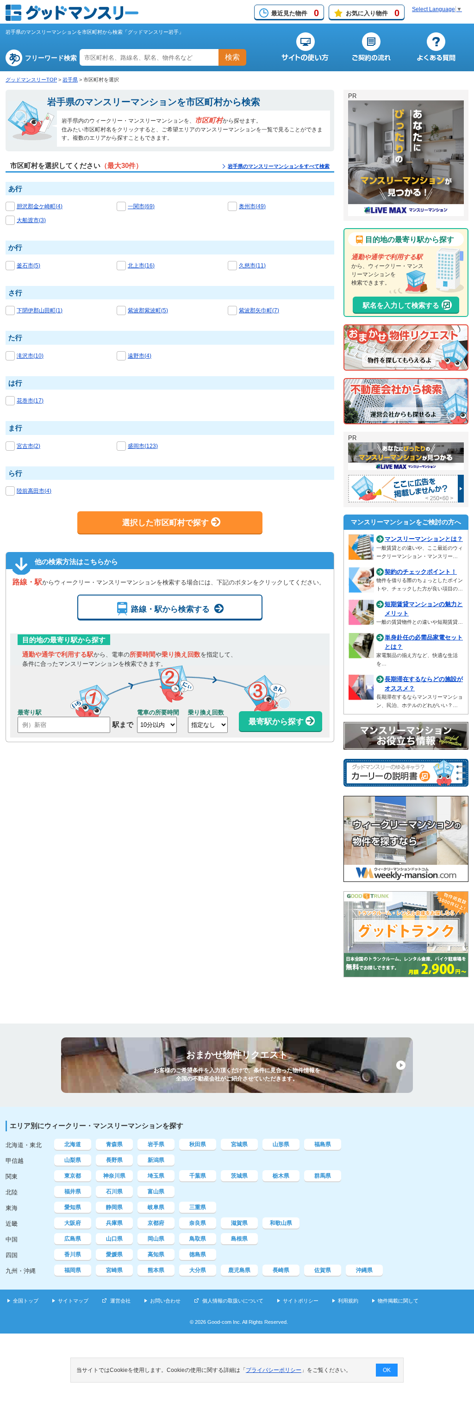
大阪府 (72, 1223)
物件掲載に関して (398, 1300)
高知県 (156, 1254)
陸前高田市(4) (34, 491)
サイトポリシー (300, 1300)
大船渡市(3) (31, 220)
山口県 (114, 1238)
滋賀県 (239, 1223)
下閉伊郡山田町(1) (39, 310)
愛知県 (72, 1207)
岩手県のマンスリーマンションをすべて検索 (279, 166)
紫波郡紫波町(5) (148, 310)
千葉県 (197, 1176)
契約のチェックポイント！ (421, 571)
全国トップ (25, 1300)
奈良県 (197, 1223)
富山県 (156, 1191)
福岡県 (72, 1270)
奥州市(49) (252, 206)
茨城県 (239, 1176)
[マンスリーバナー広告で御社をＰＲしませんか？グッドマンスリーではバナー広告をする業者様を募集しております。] (406, 498)
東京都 (72, 1176)
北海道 (72, 1144)
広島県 (72, 1238)
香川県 (72, 1254)
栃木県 (281, 1176)
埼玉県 (156, 1176)
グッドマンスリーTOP (31, 79)
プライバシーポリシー (273, 1370)
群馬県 (322, 1176)
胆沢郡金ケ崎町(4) (39, 206)
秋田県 (197, 1144)
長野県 (114, 1160)
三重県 (197, 1207)
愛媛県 (114, 1254)
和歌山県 (281, 1223)
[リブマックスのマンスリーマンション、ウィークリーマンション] (406, 212)
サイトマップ (73, 1300)
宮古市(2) (28, 446)
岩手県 (70, 79)
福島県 (322, 1144)
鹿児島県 (239, 1270)
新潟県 (156, 1160)
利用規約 (348, 1300)
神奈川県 (114, 1176)
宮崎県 (114, 1270)
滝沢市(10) (30, 356)
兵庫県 (114, 1223)
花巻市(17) (30, 400)
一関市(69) (141, 206)
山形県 (281, 1144)
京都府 (156, 1223)
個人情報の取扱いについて (232, 1300)
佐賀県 (322, 1270)
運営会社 (120, 1300)
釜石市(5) (28, 265)
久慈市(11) (252, 265)
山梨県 (72, 1160)
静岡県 (114, 1207)
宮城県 (239, 1144)
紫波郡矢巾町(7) (259, 310)
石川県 (114, 1191)
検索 (232, 57)
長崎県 (281, 1270)
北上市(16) (141, 265)
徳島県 (197, 1254)
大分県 (197, 1270)
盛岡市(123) (143, 446)
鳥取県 (197, 1238)
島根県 (239, 1238)
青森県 (114, 1144)
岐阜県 (156, 1207)
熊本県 (156, 1270)
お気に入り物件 (372, 13)
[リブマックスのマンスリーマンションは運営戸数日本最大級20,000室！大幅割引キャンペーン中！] (406, 466)
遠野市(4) (139, 356)
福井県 (72, 1191)
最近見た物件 (295, 13)
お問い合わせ (165, 1300)
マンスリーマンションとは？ (424, 538)
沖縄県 (364, 1270)
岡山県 (156, 1238)
